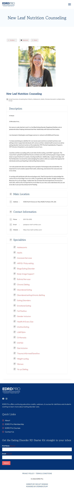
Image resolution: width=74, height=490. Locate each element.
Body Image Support (25, 274)
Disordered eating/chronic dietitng (31, 295)
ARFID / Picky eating (25, 263)
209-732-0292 (27, 219)
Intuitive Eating (23, 327)
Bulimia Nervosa (23, 279)
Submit (6, 463)
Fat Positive (22, 311)
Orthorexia (21, 337)
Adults (42, 99)
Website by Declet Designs (37, 484)
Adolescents (36, 99)
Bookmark (25, 40)
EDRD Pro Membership (14, 424)
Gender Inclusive (24, 316)
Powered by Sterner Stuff (37, 486)
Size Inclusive (22, 348)
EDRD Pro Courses (12, 428)
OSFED (20, 343)
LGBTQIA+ (21, 332)
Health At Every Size (25, 321)
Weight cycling (23, 359)
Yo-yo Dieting (22, 369)
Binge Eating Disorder (26, 268)
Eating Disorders (24, 300)
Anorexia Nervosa (24, 258)
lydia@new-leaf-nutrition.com (32, 224)
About (7, 420)
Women (20, 364)
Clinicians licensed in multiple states (55, 99)
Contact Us (9, 432)
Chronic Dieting (23, 284)
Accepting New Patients (25, 99)
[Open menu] (69, 4)
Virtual (10, 101)
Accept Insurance (13, 99)
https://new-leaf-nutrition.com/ (32, 230)
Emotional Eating (24, 305)
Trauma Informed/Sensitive (28, 353)
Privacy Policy (28, 473)
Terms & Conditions (44, 473)
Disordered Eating (24, 290)
